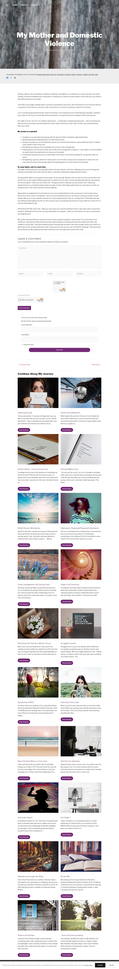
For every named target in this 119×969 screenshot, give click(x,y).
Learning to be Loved (70, 702)
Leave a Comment (29, 74)
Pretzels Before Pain (69, 469)
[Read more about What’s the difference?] (81, 393)
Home (15, 5)
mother (85, 74)
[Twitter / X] (15, 78)
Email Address (26, 325)
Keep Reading (23, 430)
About (24, 5)
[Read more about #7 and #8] (81, 856)
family (73, 74)
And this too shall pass (70, 761)
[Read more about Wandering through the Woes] (38, 856)
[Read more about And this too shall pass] (81, 741)
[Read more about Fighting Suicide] (38, 393)
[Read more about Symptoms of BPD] (38, 682)
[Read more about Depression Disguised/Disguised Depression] (81, 508)
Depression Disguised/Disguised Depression (80, 528)
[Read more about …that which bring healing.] (81, 915)
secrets (91, 74)
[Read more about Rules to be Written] (38, 915)
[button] (6, 5)
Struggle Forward (68, 643)
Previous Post (24, 365)
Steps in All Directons (70, 584)
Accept (100, 965)
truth (96, 74)
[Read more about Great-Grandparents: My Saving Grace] (38, 564)
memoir (79, 74)
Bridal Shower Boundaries (29, 528)
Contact (35, 5)
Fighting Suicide (25, 413)
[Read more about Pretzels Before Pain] (81, 449)
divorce (54, 74)
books (39, 74)
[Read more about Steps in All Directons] (81, 564)
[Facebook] (7, 78)
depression (46, 74)
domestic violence (64, 74)
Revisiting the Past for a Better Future (34, 643)
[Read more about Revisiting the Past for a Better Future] (38, 623)
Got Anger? (65, 818)
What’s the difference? (70, 413)
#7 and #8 (65, 876)
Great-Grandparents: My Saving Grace (34, 584)
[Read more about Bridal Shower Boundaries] (38, 508)
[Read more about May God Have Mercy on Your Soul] (38, 741)
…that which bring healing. (72, 935)
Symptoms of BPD (26, 702)
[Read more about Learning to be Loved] (81, 682)
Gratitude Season (25, 818)
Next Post (96, 365)
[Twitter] (11, 78)
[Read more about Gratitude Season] (38, 797)
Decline (111, 965)
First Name (25, 335)
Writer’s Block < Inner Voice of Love (33, 469)
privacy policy (89, 965)
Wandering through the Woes (30, 876)
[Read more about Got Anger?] (81, 797)
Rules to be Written (26, 935)
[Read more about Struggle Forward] (81, 623)
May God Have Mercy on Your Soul (32, 761)
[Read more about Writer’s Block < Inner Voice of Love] (38, 449)
